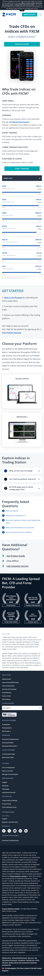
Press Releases (6, 692)
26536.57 (38, 213)
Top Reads (5, 786)
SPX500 (4, 253)
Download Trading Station (10, 739)
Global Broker (6, 679)
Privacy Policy (6, 804)
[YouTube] (15, 831)
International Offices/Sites (10, 682)
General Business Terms (19, 958)
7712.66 (38, 253)
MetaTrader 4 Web (8, 757)
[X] (9, 831)
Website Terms (6, 958)
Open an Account (7, 771)
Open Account (29, 15)
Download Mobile (7, 743)
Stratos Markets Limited (18, 876)
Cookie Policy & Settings (9, 800)
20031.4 (38, 186)
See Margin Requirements (19, 122)
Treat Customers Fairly (9, 807)
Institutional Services (8, 792)
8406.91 (38, 199)
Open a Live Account (13, 297)
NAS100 (4, 239)
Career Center (6, 696)
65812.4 (38, 226)
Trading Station (7, 728)
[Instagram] (20, 831)
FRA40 (4, 199)
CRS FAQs (5, 963)
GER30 (4, 213)
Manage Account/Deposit (10, 774)
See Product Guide (16, 555)
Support (4, 819)
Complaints (21, 960)
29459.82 (38, 239)
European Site (6, 965)
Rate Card (31, 958)
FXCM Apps (5, 789)
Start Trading (22, 168)
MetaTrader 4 (6, 731)
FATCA (37, 960)
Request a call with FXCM (10, 822)
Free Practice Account (11, 332)
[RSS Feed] (26, 831)
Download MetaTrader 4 (9, 746)
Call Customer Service (17, 566)
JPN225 (4, 226)
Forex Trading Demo (8, 767)
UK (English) (7, 708)
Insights (4, 782)
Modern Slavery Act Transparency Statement (23, 963)
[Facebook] (4, 831)
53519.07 (38, 266)
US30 (4, 266)
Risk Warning (30, 960)
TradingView (6, 724)
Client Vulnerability (8, 686)
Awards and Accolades (9, 689)
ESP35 (4, 186)
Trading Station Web (8, 754)
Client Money (6, 699)
